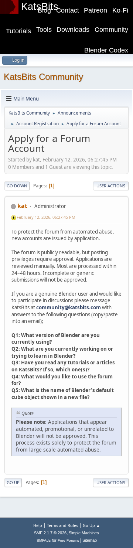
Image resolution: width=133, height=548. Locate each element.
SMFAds (44, 540)
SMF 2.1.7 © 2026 (50, 533)
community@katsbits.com (68, 307)
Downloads (73, 29)
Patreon (95, 10)
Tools (44, 29)
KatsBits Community (43, 77)
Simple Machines (84, 533)
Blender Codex (106, 50)
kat (22, 206)
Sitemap (89, 540)
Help (37, 525)
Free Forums (68, 540)
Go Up (13, 482)
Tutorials (18, 31)
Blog (44, 10)
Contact (67, 10)
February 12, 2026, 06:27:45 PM (46, 217)
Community (111, 29)
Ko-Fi (120, 10)
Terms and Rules (62, 525)
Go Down (17, 185)
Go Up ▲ (91, 525)
